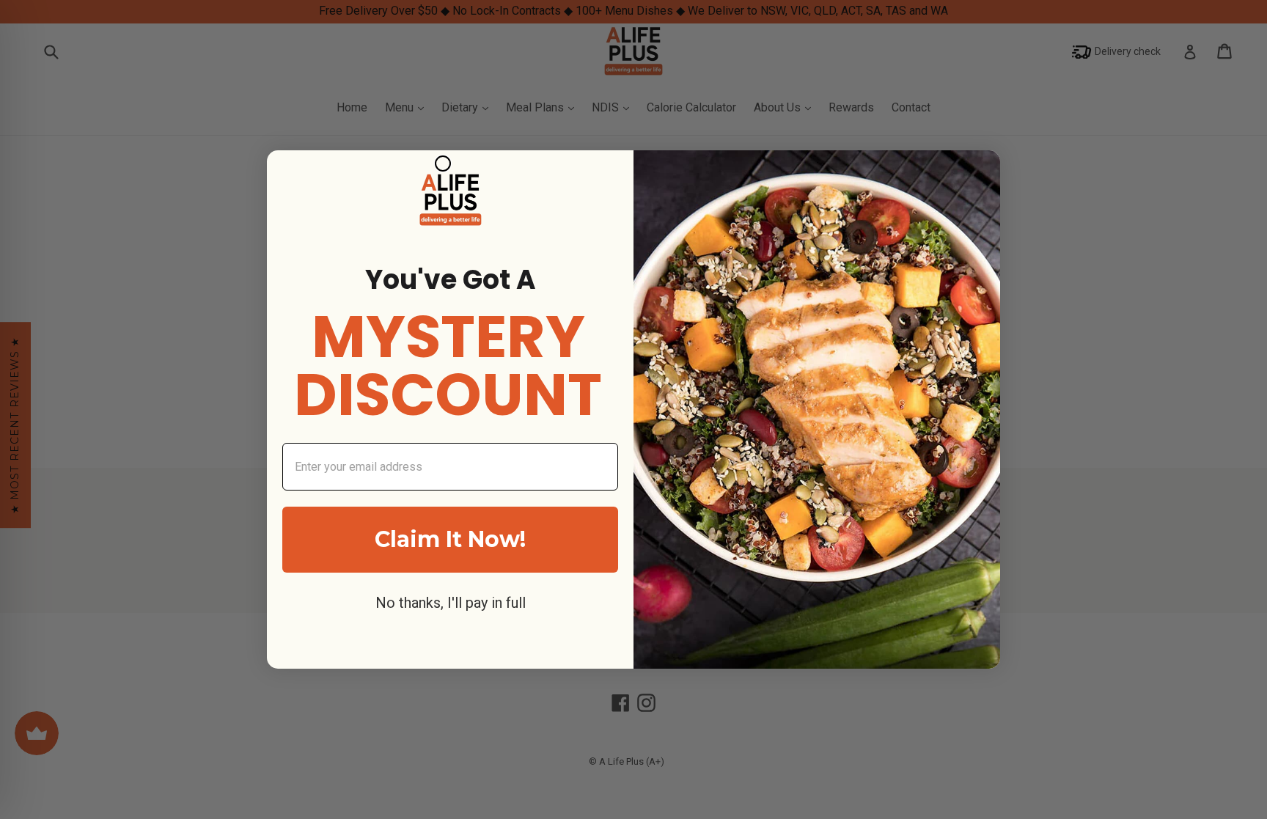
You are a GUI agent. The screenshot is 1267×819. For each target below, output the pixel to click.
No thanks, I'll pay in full (450, 603)
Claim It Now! (450, 539)
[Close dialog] (443, 163)
